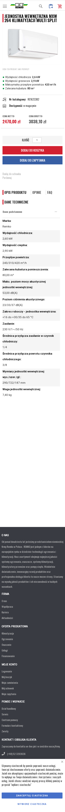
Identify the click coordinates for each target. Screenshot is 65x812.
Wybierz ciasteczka (32, 804)
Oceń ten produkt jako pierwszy (15, 69)
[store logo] (19, 5)
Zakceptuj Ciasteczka (32, 795)
